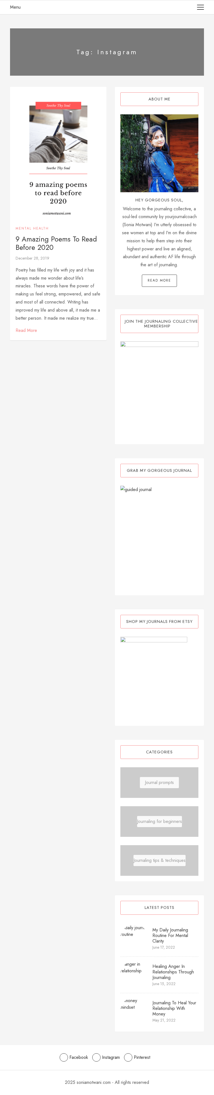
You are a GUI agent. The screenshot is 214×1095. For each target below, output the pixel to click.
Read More (26, 330)
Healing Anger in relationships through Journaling (173, 972)
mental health (32, 228)
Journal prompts (159, 782)
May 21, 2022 (164, 1020)
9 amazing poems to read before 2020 (56, 243)
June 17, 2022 (163, 947)
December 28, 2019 (32, 258)
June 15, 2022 (164, 984)
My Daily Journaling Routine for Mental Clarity (170, 935)
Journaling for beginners (159, 821)
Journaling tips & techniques (159, 860)
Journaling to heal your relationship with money (174, 1008)
